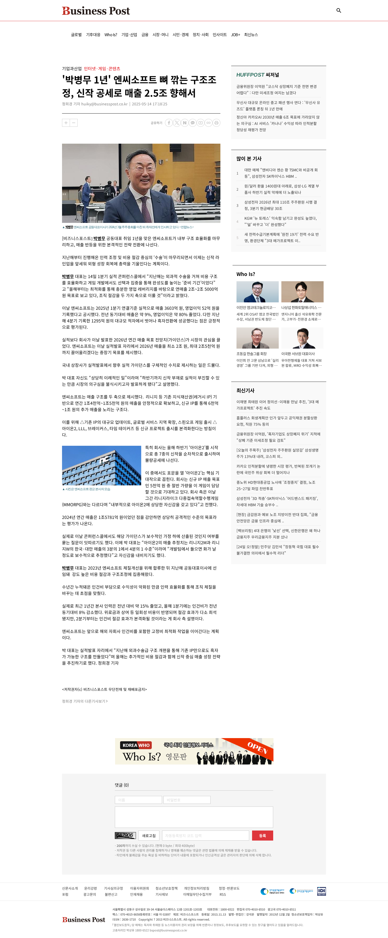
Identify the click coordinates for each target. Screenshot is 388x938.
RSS (223, 894)
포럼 (70, 894)
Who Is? (111, 34)
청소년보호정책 (169, 888)
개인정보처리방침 (201, 888)
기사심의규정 (117, 888)
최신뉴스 (251, 34)
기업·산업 (129, 34)
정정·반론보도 (229, 888)
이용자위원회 (142, 888)
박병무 (69, 226)
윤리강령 (94, 888)
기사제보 (166, 894)
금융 (144, 34)
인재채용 (140, 894)
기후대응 (93, 34)
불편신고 (115, 894)
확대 (66, 123)
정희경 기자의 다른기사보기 (83, 701)
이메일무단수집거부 (198, 894)
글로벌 (76, 34)
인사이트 (220, 34)
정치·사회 (201, 34)
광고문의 (91, 894)
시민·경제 (180, 34)
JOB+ (235, 34)
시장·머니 (160, 34)
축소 (74, 123)
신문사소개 (73, 888)
